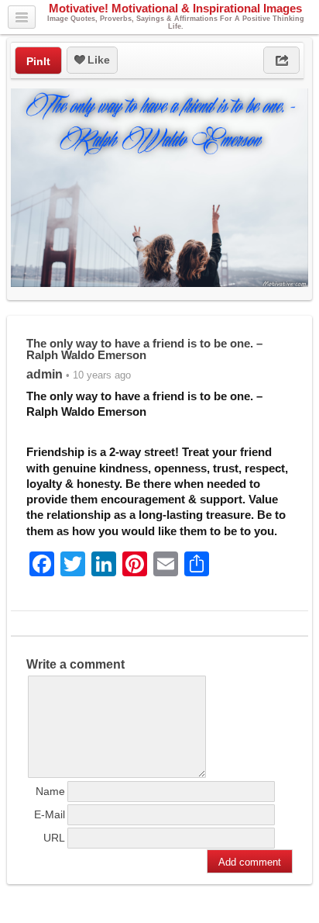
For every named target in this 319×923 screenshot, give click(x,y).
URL (54, 837)
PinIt (38, 61)
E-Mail (49, 814)
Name (50, 791)
